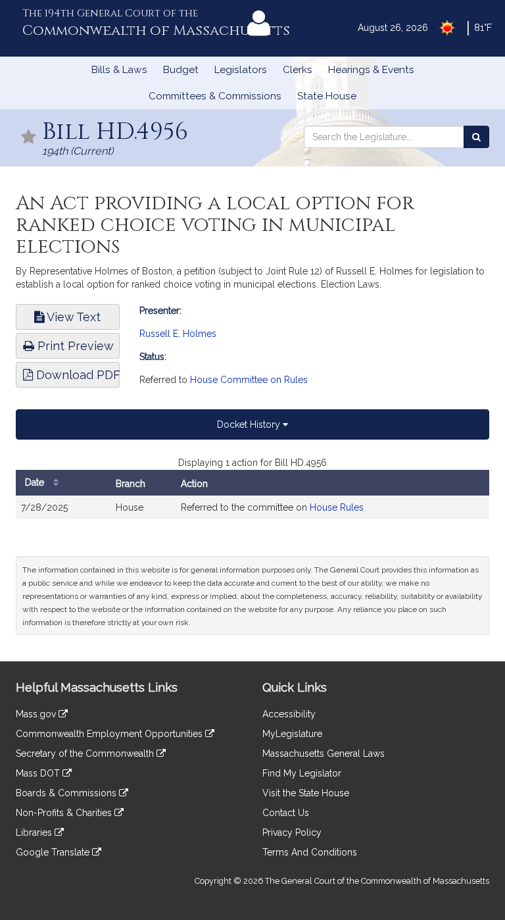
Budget (181, 70)
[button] (28, 138)
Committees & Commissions (215, 96)
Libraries (35, 832)
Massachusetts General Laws (323, 753)
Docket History (250, 424)
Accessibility (289, 714)
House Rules (337, 507)
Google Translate (54, 852)
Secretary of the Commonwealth (86, 753)
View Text (72, 317)
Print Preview (74, 346)
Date (36, 482)
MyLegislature (292, 733)
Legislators (240, 70)
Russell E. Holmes (177, 333)
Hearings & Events (371, 70)
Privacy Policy (292, 832)
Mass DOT (39, 773)
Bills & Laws (119, 70)
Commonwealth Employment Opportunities (110, 733)
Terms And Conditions (309, 852)
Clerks (297, 70)
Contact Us (285, 812)
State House (326, 96)
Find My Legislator (301, 773)
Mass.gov (37, 714)
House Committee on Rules (249, 379)
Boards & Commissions (67, 793)
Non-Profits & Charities (65, 812)
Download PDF (76, 375)
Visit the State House (305, 793)
